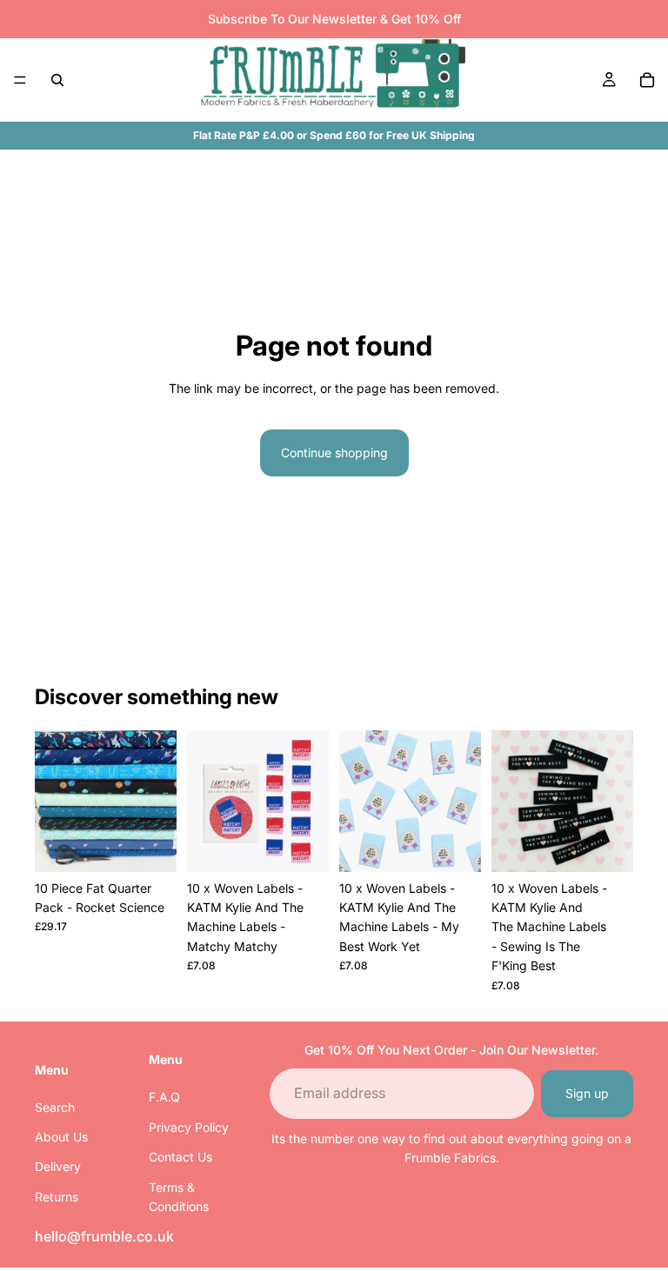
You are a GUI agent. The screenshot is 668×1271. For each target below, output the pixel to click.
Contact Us (180, 1156)
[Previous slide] (206, 801)
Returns (56, 1195)
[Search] (57, 80)
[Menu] (20, 80)
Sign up (587, 1092)
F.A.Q (164, 1096)
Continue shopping (334, 452)
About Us (61, 1135)
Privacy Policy (189, 1126)
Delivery (58, 1166)
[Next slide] (310, 801)
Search (55, 1106)
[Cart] (647, 80)
